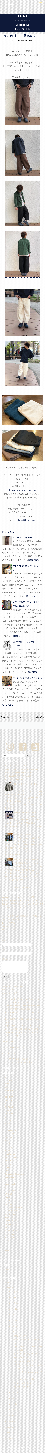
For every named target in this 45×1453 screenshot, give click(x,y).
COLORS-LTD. (7, 990)
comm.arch (9, 1110)
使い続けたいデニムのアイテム (27, 678)
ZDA (6, 1247)
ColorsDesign (10, 1047)
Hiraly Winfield (10, 1154)
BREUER (8, 1104)
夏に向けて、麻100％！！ (22, 35)
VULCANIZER (10, 1238)
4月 (13, 1392)
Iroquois (8, 1164)
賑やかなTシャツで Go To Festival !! (27, 1336)
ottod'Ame (8, 1204)
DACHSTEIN (9, 1114)
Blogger (27, 887)
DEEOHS (8, 1124)
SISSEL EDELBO (11, 1221)
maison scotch (10, 1184)
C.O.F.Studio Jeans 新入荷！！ (25, 1361)
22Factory (28, 41)
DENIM (7, 1127)
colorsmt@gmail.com (25, 520)
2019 (9, 1288)
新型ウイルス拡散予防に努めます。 (27, 859)
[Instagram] (10, 747)
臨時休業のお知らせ (21, 1357)
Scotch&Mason (22, 20)
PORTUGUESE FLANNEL (14, 1207)
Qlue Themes (11, 1450)
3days (7, 999)
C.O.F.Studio (9, 1107)
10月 (14, 1303)
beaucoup (8, 1094)
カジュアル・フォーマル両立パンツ (26, 1379)
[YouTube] (35, 747)
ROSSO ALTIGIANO (12, 1211)
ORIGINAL (8, 1201)
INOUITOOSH (10, 1161)
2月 (13, 1404)
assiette (7, 1087)
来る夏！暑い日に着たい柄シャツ (26, 1354)
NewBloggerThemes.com (37, 1450)
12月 (14, 1292)
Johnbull (22, 16)
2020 (9, 1282)
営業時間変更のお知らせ (23, 834)
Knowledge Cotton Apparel (14, 1174)
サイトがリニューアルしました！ (17, 766)
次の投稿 (5, 717)
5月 (13, 1332)
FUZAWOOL (9, 1147)
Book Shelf (9, 1100)
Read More (33, 560)
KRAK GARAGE (10, 1177)
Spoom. (7, 1227)
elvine (7, 1140)
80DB (7, 1084)
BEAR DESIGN (10, 1090)
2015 (9, 1433)
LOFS (7, 1181)
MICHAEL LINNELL (12, 1191)
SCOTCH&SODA (11, 1214)
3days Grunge (10, 1026)
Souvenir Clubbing (11, 1224)
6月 (13, 1326)
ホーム (22, 717)
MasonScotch (22, 29)
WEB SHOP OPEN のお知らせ (25, 812)
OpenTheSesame (11, 1006)
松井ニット (9, 1254)
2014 (9, 1439)
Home (7, 1269)
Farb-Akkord (9, 1032)
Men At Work (9, 1059)
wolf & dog (8, 1241)
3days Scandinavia (11, 1012)
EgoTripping (22, 24)
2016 (9, 1427)
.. (5, 1077)
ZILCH (7, 1251)
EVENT (7, 1144)
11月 (13, 1297)
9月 (13, 1309)
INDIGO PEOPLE (11, 1157)
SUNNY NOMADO (11, 1231)
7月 (13, 1320)
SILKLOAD (9, 1217)
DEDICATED (9, 1120)
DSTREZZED (9, 1134)
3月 (13, 1398)
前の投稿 (40, 717)
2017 (9, 1421)
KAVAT (7, 1171)
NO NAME (8, 1194)
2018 (9, 1416)
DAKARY (8, 1117)
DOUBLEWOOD (10, 1130)
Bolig (6, 1019)
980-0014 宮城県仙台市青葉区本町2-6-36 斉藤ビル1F (21, 916)
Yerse (7, 1244)
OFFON (7, 1197)
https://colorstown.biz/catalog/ (22, 490)
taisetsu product (10, 1234)
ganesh (7, 1151)
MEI (6, 1187)
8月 (13, 1315)
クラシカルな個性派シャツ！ (24, 1383)
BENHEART (9, 1097)
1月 (13, 1410)
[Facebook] (23, 747)
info (6, 1272)
